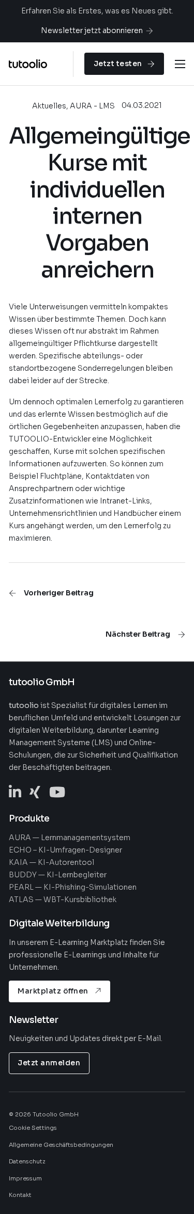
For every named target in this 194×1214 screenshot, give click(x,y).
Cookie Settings (33, 1127)
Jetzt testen (118, 63)
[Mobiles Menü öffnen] (180, 64)
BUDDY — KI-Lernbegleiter (58, 874)
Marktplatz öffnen (53, 991)
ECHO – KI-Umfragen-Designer (65, 850)
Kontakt (20, 1195)
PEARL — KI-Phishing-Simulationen (73, 887)
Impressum (25, 1178)
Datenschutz (27, 1161)
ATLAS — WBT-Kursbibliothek (62, 899)
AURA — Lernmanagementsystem (69, 837)
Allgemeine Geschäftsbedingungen (61, 1144)
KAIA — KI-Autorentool (51, 862)
